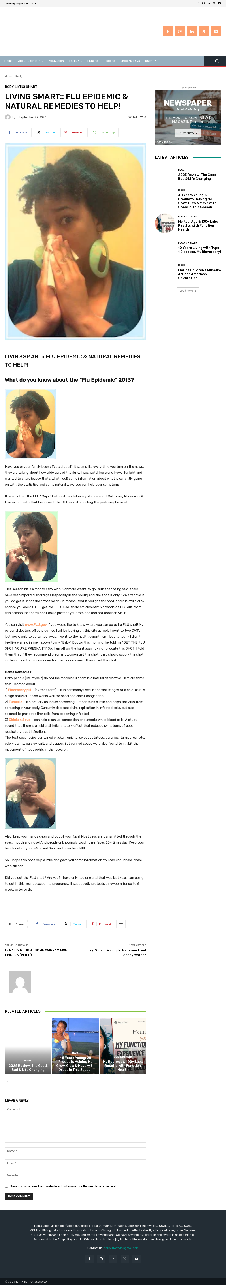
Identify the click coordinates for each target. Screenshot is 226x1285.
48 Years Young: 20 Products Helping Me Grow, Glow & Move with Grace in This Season (75, 1064)
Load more (187, 291)
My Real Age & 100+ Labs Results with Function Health (123, 1066)
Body (18, 76)
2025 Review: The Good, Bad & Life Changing (28, 1068)
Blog (27, 1061)
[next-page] (14, 1081)
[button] (217, 61)
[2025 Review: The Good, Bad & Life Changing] (28, 1046)
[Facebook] (198, 3)
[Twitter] (214, 3)
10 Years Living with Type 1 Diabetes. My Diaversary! (199, 250)
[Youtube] (219, 3)
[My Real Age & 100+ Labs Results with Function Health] (123, 1046)
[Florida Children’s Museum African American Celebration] (165, 272)
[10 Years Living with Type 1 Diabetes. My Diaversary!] (165, 247)
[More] (121, 924)
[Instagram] (203, 3)
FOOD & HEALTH (122, 1057)
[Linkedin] (208, 3)
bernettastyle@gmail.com (121, 1248)
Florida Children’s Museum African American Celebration (199, 274)
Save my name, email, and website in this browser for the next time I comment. (63, 1186)
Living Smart (26, 86)
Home (9, 76)
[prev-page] (7, 1081)
